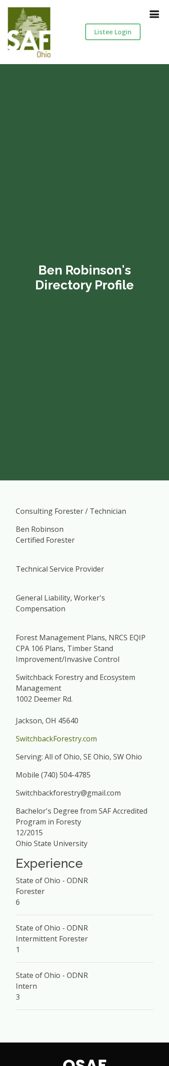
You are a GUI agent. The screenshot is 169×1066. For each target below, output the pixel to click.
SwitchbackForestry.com (56, 739)
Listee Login (113, 32)
